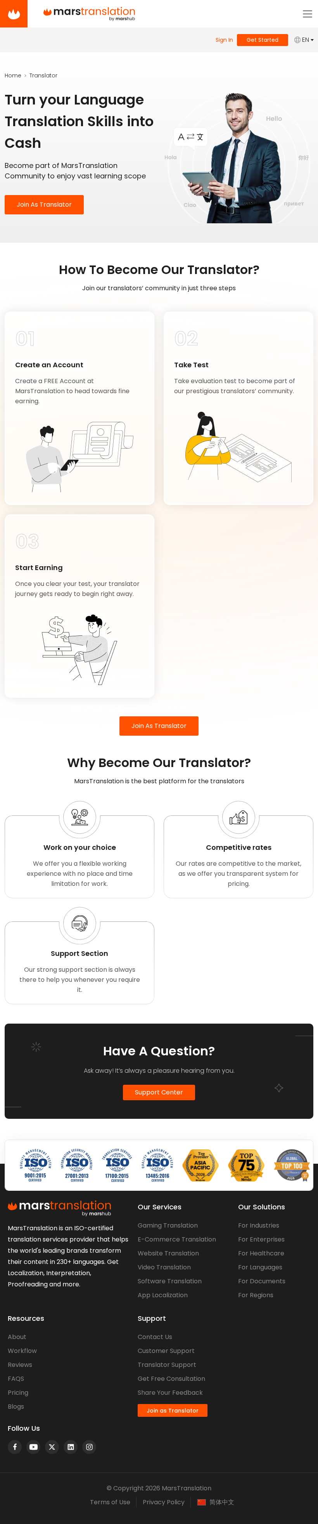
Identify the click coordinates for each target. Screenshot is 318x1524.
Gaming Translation (168, 1225)
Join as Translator (173, 1410)
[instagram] (89, 1447)
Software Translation (170, 1281)
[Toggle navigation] (307, 14)
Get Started (262, 40)
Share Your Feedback (170, 1392)
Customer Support (166, 1350)
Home (13, 75)
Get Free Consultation (171, 1378)
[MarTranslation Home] (14, 13)
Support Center (159, 1092)
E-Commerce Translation (177, 1239)
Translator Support (167, 1364)
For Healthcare (261, 1253)
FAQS (16, 1378)
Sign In (224, 40)
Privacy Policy (164, 1502)
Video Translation (164, 1267)
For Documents (261, 1281)
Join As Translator (44, 204)
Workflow (22, 1350)
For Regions (255, 1295)
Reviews (20, 1364)
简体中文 (221, 1502)
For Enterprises (261, 1239)
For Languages (260, 1267)
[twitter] (52, 1447)
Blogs (16, 1406)
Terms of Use (110, 1502)
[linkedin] (71, 1447)
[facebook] (15, 1447)
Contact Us (155, 1336)
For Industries (258, 1225)
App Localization (163, 1295)
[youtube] (33, 1447)
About (17, 1336)
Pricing (18, 1392)
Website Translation (168, 1253)
